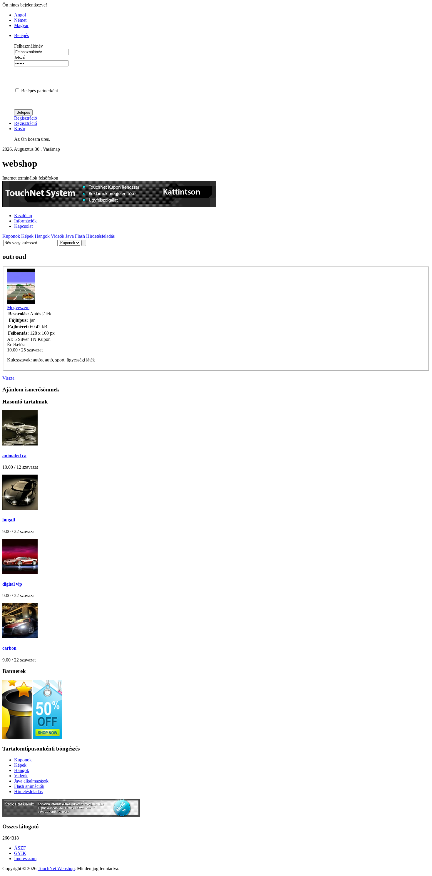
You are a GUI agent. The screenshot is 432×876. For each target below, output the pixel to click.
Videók (57, 236)
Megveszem (18, 307)
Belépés (21, 35)
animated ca (14, 455)
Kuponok (11, 236)
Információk (25, 220)
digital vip (12, 584)
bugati (8, 519)
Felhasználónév (28, 45)
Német (20, 20)
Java (70, 236)
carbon (9, 648)
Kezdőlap (23, 215)
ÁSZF (20, 847)
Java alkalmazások (31, 780)
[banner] (109, 205)
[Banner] (71, 815)
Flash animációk (29, 786)
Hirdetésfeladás (100, 236)
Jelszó (19, 57)
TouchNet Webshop (56, 868)
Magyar (21, 25)
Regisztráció (25, 117)
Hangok (42, 236)
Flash (80, 236)
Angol (20, 14)
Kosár (19, 128)
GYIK (20, 853)
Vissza (8, 378)
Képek (27, 236)
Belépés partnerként (39, 90)
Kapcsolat (23, 226)
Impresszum (25, 858)
